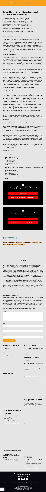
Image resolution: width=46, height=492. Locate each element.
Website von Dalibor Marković (11, 174)
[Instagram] (22, 479)
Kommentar (5, 311)
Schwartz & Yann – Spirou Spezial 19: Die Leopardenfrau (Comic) (11, 455)
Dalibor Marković (27, 242)
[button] (41, 3)
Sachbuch (14, 408)
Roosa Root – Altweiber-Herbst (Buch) (32, 368)
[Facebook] (19, 479)
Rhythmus (14, 244)
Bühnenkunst (19, 242)
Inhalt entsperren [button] (23, 193)
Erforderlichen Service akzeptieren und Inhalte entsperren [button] (23, 197)
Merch (15, 482)
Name (4, 323)
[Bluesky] (27, 479)
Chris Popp (23, 260)
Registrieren (25, 483)
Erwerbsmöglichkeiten (9, 173)
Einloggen (39, 482)
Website (4, 334)
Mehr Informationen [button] (23, 190)
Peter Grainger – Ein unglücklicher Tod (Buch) (33, 348)
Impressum (20, 483)
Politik (8, 244)
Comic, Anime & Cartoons (16, 450)
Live (40, 242)
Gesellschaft (35, 242)
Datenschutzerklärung (13, 306)
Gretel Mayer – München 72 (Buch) (31, 352)
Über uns (5, 482)
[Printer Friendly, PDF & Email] (6, 348)
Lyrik (4, 244)
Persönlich (41, 397)
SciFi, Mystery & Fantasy (29, 457)
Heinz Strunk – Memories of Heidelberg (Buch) (33, 363)
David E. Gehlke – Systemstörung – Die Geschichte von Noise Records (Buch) (12, 412)
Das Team (11, 482)
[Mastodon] (24, 479)
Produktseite (7, 171)
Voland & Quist (21, 244)
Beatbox (5, 242)
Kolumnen (36, 397)
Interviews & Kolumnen (28, 397)
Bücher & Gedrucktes (7, 408)
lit (11, 408)
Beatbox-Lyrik (11, 242)
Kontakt (34, 482)
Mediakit (29, 482)
